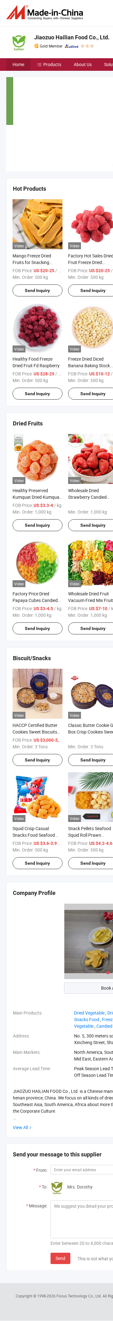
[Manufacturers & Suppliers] (45, 12)
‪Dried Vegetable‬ (89, 1013)
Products (52, 64)
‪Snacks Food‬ (86, 1019)
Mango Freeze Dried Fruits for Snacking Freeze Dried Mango (32, 262)
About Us (83, 64)
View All (20, 1127)
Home (18, 64)
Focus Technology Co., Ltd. (79, 1295)
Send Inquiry (37, 290)
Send (60, 1258)
